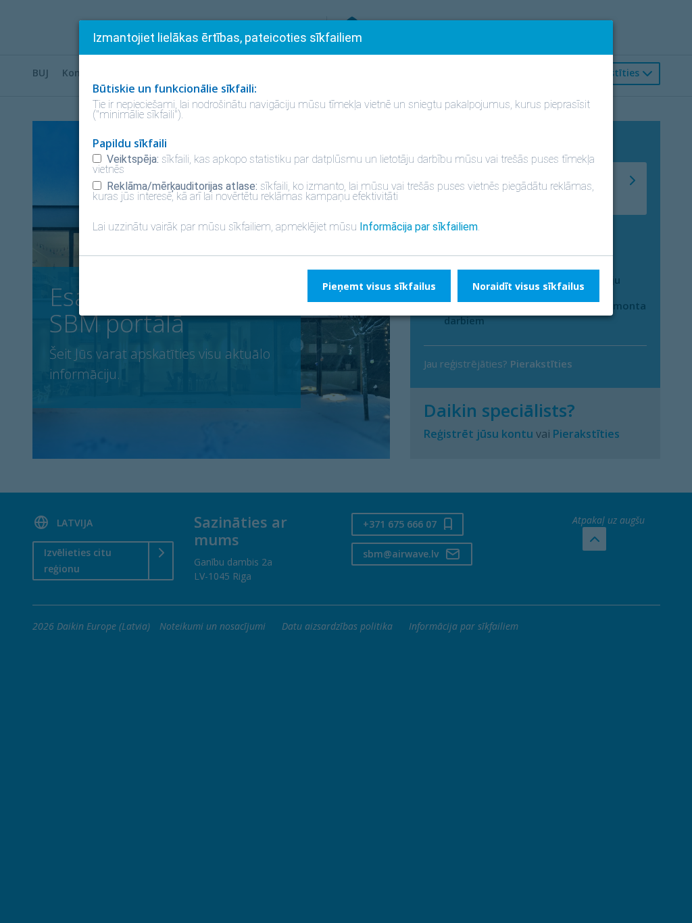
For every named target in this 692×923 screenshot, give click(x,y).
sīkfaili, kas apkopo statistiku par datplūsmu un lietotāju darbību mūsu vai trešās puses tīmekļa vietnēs (344, 164)
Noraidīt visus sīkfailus (528, 286)
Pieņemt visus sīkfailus (379, 286)
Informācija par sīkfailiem (419, 226)
